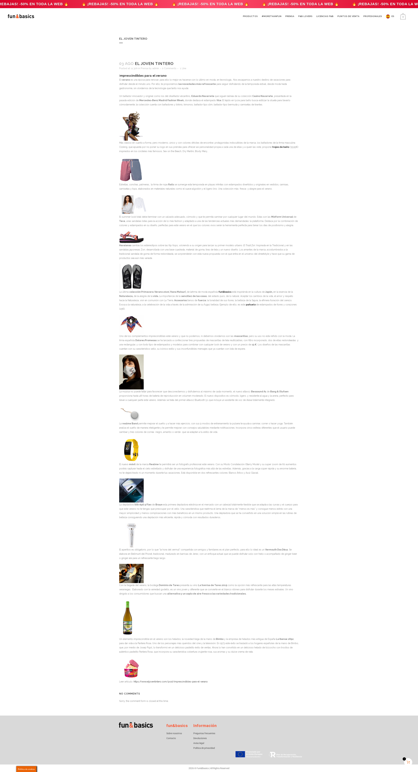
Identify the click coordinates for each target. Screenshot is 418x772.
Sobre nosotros (174, 733)
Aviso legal (198, 743)
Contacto (171, 738)
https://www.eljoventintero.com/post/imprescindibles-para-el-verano (171, 681)
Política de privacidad (204, 748)
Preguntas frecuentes (204, 733)
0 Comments (169, 68)
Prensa (144, 68)
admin (155, 68)
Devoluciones (200, 738)
